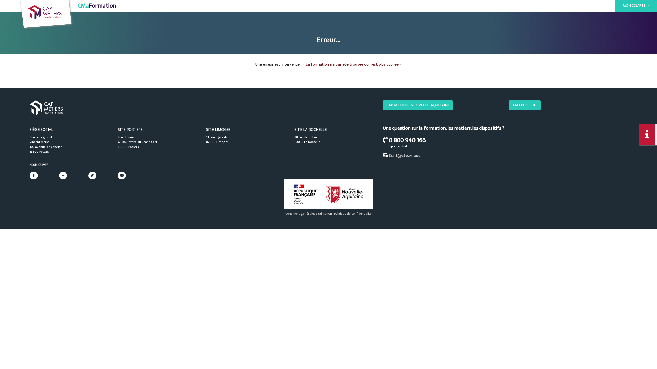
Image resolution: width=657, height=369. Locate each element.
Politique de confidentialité (353, 214)
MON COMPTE (634, 6)
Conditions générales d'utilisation (308, 214)
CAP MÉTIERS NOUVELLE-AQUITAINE (418, 105)
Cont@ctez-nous (404, 155)
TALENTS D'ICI (524, 105)
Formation (97, 6)
